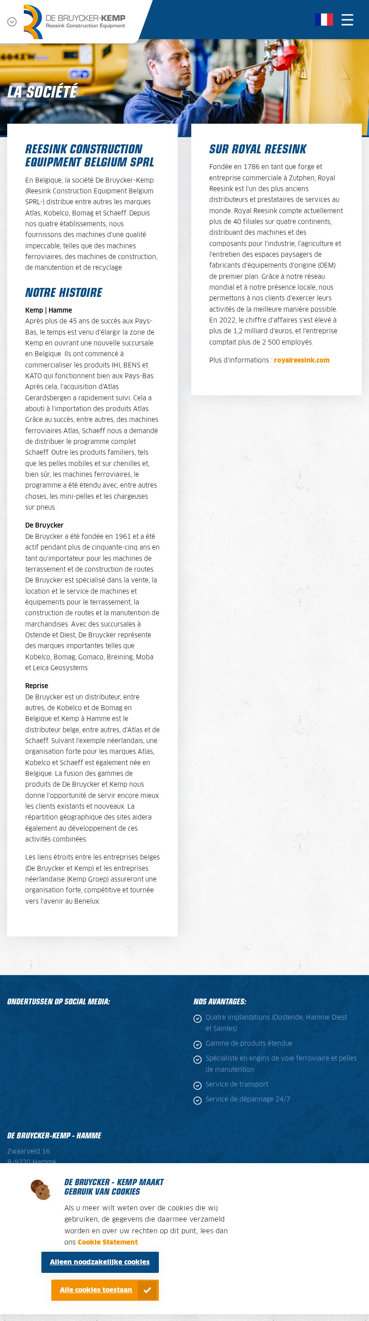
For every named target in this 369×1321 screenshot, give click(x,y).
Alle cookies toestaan (96, 1290)
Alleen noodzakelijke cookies (100, 1262)
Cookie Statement (108, 1242)
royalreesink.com (301, 361)
